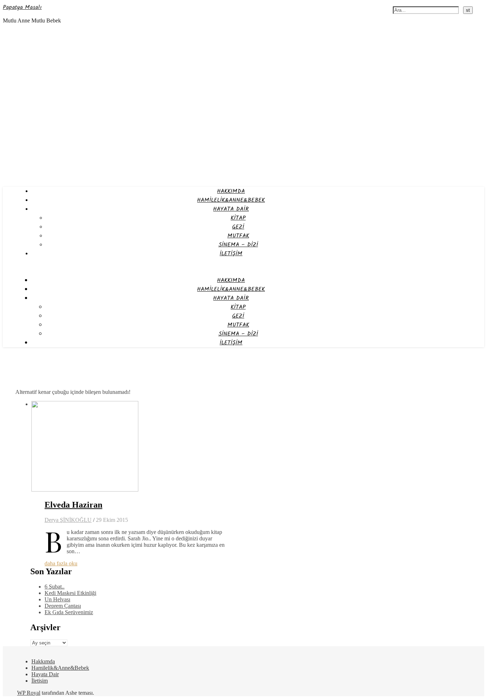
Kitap (238, 218)
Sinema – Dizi (238, 244)
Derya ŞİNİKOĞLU (68, 520)
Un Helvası (57, 599)
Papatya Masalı (22, 7)
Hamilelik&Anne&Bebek (231, 200)
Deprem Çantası (63, 606)
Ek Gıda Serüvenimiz (69, 612)
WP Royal (28, 693)
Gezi (238, 226)
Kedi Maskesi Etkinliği (70, 593)
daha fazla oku (61, 563)
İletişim (231, 253)
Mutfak (238, 235)
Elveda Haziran (73, 504)
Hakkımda (231, 191)
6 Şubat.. (55, 587)
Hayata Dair (231, 209)
